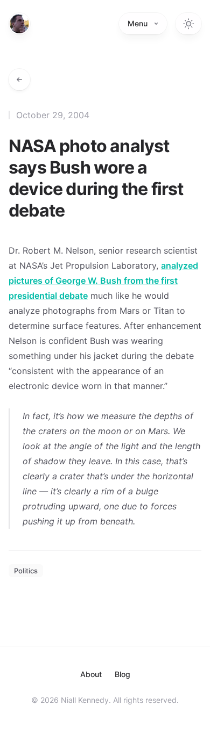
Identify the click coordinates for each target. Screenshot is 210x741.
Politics (26, 570)
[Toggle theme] (188, 23)
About (91, 674)
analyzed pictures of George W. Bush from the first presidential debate (103, 280)
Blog (122, 674)
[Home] (19, 23)
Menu (138, 23)
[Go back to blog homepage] (19, 79)
